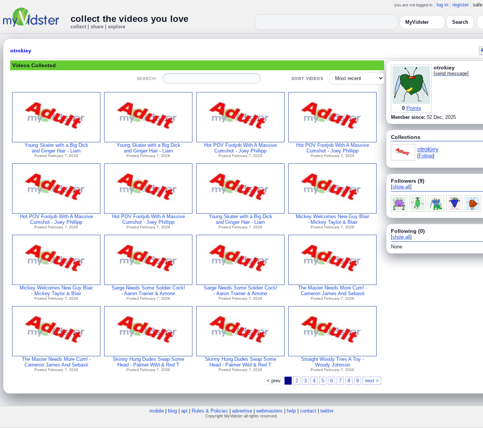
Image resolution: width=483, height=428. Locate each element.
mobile (156, 411)
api (184, 411)
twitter (327, 411)
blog (172, 411)
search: (147, 78)
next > (372, 380)
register (460, 5)
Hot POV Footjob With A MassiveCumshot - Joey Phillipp (240, 148)
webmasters (269, 411)
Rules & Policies (210, 411)
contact (308, 411)
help (291, 411)
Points (413, 108)
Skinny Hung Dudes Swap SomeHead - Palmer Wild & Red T (148, 362)
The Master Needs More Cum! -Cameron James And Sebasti (332, 290)
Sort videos (307, 78)
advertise (242, 411)
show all (401, 186)
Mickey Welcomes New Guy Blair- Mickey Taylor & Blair (332, 219)
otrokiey (20, 51)
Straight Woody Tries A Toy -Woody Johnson (332, 362)
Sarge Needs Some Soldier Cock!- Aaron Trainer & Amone (148, 290)
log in (442, 5)
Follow (426, 156)
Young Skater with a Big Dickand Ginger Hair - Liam (56, 148)
